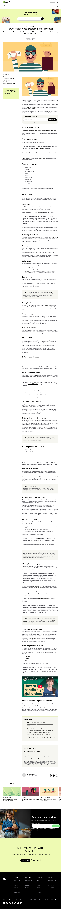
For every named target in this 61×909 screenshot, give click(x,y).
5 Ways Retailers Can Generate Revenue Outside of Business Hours (40, 730)
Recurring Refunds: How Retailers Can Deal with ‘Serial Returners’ (39, 734)
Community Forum (52, 882)
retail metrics (35, 586)
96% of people (41, 514)
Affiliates (27, 890)
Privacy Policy (43, 830)
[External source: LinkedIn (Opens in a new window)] (57, 775)
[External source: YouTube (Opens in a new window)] (10, 903)
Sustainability (17, 892)
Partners (27, 887)
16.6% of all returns (35, 538)
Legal (27, 899)
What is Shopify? (18, 880)
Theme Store (28, 882)
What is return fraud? (8, 76)
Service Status (51, 887)
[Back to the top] (4, 878)
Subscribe (55, 826)
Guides (38, 885)
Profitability (32, 26)
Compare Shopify (40, 882)
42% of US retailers (33, 384)
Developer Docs (28, 880)
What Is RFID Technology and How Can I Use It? (36, 722)
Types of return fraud (7, 80)
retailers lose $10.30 (40, 148)
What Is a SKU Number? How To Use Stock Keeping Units (48, 800)
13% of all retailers (31, 107)
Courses (38, 887)
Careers (16, 885)
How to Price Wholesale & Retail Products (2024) (30, 800)
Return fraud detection (7, 81)
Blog (38, 880)
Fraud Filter (27, 658)
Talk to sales (36, 860)
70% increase (42, 158)
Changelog (39, 892)
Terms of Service (19, 899)
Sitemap (41, 899)
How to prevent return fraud (9, 83)
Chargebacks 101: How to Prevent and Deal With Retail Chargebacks (40, 735)
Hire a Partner (51, 885)
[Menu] (57, 2)
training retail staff (32, 638)
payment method (30, 529)
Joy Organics (42, 663)
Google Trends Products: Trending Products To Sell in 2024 (10, 800)
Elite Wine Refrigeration (43, 598)
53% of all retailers (31, 108)
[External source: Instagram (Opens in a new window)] (12, 903)
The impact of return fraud (8, 78)
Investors (16, 887)
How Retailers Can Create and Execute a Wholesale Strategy (38, 732)
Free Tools (39, 890)
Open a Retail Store (7, 797)
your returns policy (44, 427)
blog (27, 26)
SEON (26, 660)
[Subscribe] (42, 18)
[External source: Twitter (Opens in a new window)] (54, 775)
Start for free (52, 2)
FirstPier (49, 212)
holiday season (25, 158)
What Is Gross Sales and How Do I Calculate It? (36, 726)
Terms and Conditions (35, 830)
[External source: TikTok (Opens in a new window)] (15, 903)
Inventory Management (45, 797)
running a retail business (42, 703)
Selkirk (35, 569)
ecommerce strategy (39, 212)
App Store (27, 885)
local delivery (48, 305)
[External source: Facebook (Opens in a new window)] (51, 775)
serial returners (34, 375)
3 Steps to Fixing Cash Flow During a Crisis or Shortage (37, 728)
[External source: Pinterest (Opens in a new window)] (21, 903)
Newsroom (16, 890)
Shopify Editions (17, 882)
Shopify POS (34, 437)
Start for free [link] (52, 119)
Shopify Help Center (52, 880)
